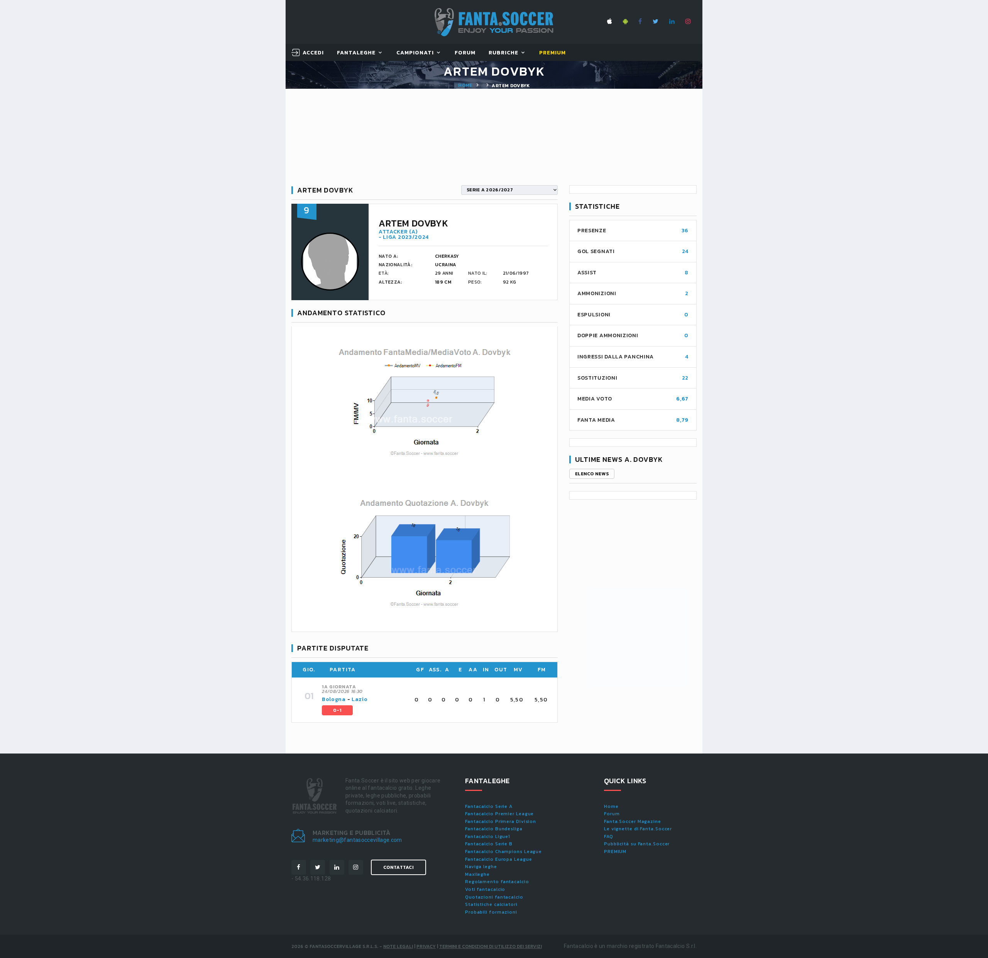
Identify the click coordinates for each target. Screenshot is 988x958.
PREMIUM (615, 851)
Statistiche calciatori (491, 904)
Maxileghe (477, 874)
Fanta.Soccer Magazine (632, 821)
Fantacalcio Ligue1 (487, 836)
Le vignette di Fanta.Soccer (638, 828)
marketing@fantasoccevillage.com (357, 840)
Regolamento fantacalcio (497, 881)
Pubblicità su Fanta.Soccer (637, 843)
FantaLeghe (356, 53)
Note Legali (398, 946)
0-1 (337, 710)
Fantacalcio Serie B (489, 843)
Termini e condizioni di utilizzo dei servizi (490, 946)
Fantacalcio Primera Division (500, 821)
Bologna (334, 699)
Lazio (360, 699)
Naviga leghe (481, 866)
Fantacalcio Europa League (498, 859)
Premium (552, 53)
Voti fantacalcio (485, 889)
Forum (465, 53)
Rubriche (503, 53)
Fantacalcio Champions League (503, 851)
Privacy (426, 946)
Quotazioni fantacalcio (494, 897)
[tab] (435, 700)
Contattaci (398, 867)
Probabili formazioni (491, 912)
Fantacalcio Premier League (499, 813)
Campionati (415, 53)
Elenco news (592, 473)
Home (465, 85)
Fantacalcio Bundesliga (494, 828)
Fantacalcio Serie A (489, 806)
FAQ (608, 836)
